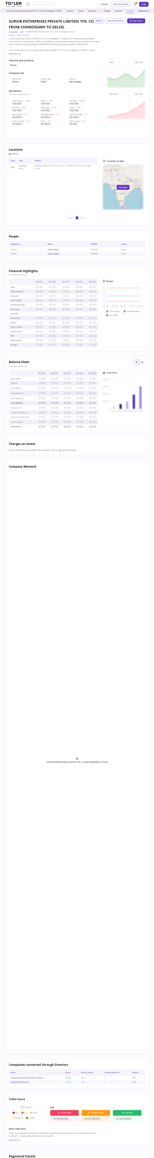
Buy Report (138, 20)
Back (71, 218)
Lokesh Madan (53, 249)
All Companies (13, 32)
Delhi (21, 32)
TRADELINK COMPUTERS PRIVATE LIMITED (27, 1078)
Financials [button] (94, 11)
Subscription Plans (115, 20)
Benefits (104, 4)
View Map (123, 187)
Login (143, 4)
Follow (98, 20)
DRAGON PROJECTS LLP (20, 1082)
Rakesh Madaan (53, 254)
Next (83, 218)
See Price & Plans (120, 4)
